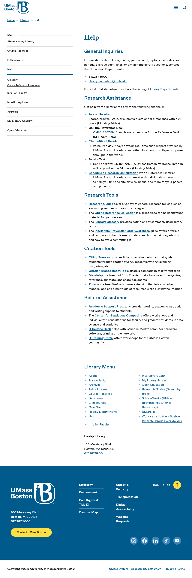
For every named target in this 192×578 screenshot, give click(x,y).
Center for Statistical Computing (118, 315)
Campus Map (88, 512)
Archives (94, 385)
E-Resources (15, 60)
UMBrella (148, 412)
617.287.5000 (20, 521)
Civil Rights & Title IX (88, 502)
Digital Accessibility (125, 506)
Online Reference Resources (23, 85)
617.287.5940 (108, 132)
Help (10, 69)
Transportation (127, 497)
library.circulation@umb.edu (108, 81)
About (93, 376)
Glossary (12, 80)
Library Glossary (107, 222)
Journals (12, 111)
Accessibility (97, 380)
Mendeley (96, 275)
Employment (88, 492)
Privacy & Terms (174, 569)
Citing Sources (99, 257)
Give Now (95, 407)
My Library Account (19, 121)
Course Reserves (17, 51)
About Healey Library (20, 41)
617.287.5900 (93, 453)
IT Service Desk (100, 329)
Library (24, 20)
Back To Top (161, 485)
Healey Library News (103, 412)
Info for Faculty (99, 424)
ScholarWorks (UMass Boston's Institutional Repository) (157, 402)
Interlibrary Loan (17, 102)
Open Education (17, 130)
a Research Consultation (120, 173)
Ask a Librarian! (100, 114)
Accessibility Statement (146, 569)
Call (96, 132)
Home (11, 20)
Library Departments (164, 89)
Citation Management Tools (109, 271)
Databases (96, 398)
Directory (86, 485)
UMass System (118, 569)
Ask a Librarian (99, 389)
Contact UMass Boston (31, 532)
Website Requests (123, 519)
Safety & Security (122, 487)
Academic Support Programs (110, 306)
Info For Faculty (17, 93)
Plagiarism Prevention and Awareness (122, 231)
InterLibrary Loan (154, 376)
